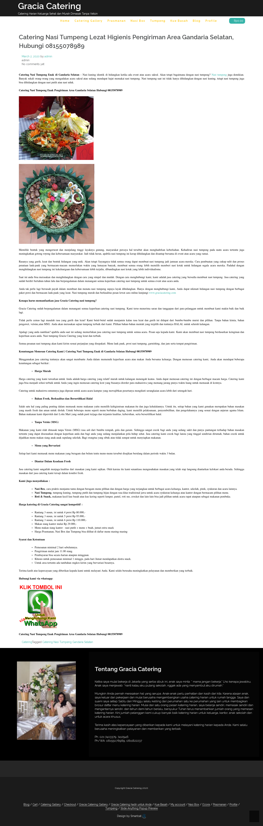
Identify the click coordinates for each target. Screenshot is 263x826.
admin (48, 56)
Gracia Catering (49, 6)
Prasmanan (116, 20)
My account (178, 804)
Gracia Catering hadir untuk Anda (131, 804)
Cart (35, 804)
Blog (197, 20)
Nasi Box (138, 20)
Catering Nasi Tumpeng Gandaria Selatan (67, 642)
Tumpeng (158, 20)
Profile (211, 20)
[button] (223, 21)
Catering (27, 642)
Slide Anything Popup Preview (139, 808)
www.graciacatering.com (162, 292)
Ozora (206, 804)
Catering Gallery (89, 20)
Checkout (70, 804)
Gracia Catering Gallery (93, 804)
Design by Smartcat (129, 816)
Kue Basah (179, 20)
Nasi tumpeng (219, 74)
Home (65, 20)
